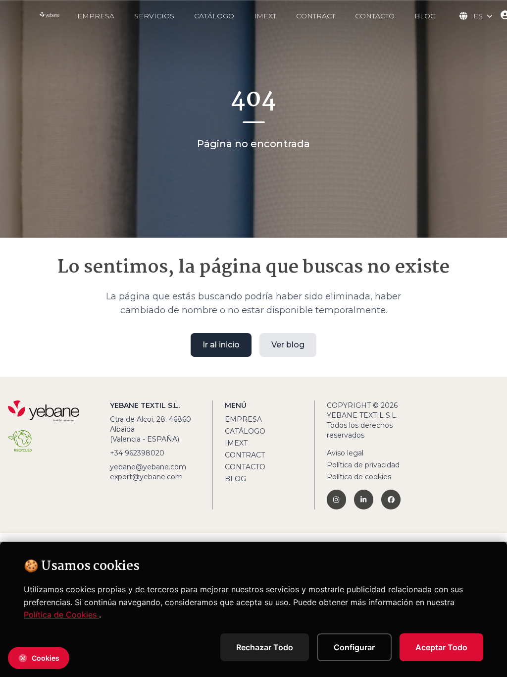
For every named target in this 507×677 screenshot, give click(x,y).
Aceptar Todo (441, 647)
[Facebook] (391, 499)
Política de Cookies (61, 615)
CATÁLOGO (214, 15)
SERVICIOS (154, 15)
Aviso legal (345, 453)
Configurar (354, 647)
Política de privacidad (363, 464)
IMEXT (265, 15)
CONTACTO (375, 15)
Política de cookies (359, 476)
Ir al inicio (221, 344)
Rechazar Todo (264, 647)
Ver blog (287, 344)
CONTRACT (315, 15)
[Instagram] (336, 499)
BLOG (425, 15)
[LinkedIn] (363, 499)
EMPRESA (95, 15)
